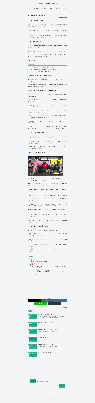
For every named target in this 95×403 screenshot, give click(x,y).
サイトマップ (49, 398)
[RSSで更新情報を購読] (40, 274)
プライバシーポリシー (42, 398)
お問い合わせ (55, 398)
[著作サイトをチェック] (36, 274)
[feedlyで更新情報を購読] (38, 274)
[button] (54, 303)
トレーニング (31, 256)
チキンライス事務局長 (41, 261)
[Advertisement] (47, 287)
